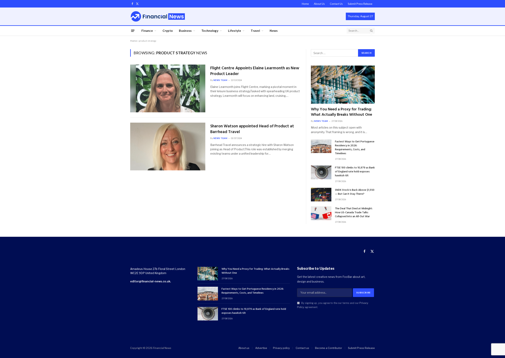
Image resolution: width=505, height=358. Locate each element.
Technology (209, 30)
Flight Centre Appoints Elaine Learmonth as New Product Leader (254, 71)
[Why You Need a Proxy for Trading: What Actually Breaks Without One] (343, 85)
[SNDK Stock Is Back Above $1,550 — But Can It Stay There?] (321, 194)
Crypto (168, 30)
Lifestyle (234, 30)
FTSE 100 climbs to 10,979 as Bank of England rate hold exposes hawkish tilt (355, 172)
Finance (147, 30)
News (274, 30)
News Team (220, 80)
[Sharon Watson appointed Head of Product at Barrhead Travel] (167, 146)
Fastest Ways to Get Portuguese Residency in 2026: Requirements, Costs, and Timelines (354, 148)
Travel (255, 30)
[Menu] (133, 30)
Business (185, 30)
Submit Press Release (360, 3)
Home (305, 3)
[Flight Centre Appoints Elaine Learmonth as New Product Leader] (167, 88)
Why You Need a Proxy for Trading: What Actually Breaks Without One (341, 112)
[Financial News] (157, 16)
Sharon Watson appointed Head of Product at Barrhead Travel (252, 129)
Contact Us (336, 3)
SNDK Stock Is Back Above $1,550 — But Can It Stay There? (354, 192)
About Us (319, 3)
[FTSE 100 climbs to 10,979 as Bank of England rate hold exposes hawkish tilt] (321, 172)
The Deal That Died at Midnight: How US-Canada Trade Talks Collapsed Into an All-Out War (354, 213)
